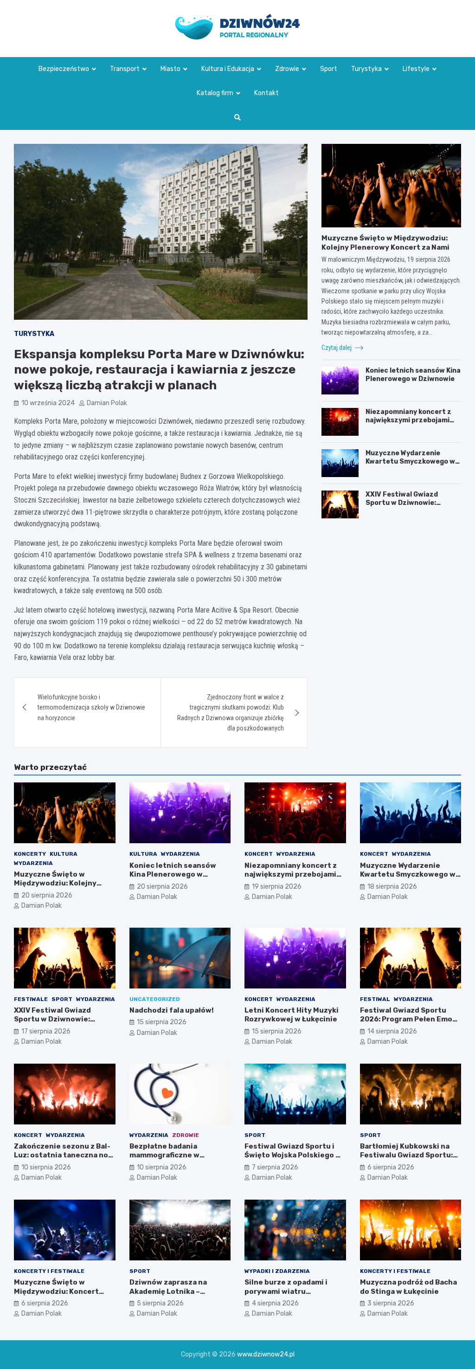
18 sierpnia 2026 (392, 887)
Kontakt (266, 93)
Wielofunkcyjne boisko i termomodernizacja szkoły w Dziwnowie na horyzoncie (91, 707)
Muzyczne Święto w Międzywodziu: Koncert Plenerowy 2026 (56, 1291)
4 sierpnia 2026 (275, 1303)
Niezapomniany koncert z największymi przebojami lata (408, 420)
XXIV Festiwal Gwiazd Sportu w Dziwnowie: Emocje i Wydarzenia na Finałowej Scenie (405, 507)
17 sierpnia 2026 (46, 1031)
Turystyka (366, 69)
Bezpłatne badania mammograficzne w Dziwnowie (164, 1155)
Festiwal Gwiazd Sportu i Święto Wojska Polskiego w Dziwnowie (292, 1155)
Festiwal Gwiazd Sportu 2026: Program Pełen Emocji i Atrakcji (410, 1019)
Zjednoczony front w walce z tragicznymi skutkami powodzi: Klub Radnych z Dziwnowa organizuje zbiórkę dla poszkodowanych (230, 712)
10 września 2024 (48, 403)
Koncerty (30, 854)
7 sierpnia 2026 (275, 1167)
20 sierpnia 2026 (46, 895)
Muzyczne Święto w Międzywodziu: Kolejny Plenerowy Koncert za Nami (385, 243)
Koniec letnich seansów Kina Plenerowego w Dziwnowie (413, 375)
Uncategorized (154, 999)
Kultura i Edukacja (227, 69)
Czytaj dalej (337, 347)
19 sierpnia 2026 (277, 887)
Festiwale (31, 999)
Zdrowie (287, 69)
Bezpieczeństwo (64, 69)
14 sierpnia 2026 (392, 1031)
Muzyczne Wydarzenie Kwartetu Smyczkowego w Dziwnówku (410, 461)
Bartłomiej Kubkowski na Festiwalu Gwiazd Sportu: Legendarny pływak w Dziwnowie (406, 1160)
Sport (328, 69)
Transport (125, 69)
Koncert (258, 854)
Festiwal (375, 999)
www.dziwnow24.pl (266, 1354)
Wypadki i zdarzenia (277, 1271)
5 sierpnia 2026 (160, 1303)
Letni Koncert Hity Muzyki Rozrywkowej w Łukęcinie (291, 1015)
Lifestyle (416, 69)
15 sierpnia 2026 (161, 1022)
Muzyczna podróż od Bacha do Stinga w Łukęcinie (408, 1287)
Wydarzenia (33, 863)
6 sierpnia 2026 (390, 1167)
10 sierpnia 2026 (46, 1167)
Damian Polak (107, 403)
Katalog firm (215, 93)
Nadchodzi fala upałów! (171, 1010)
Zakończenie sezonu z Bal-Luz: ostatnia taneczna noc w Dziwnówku (63, 1155)
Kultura (63, 854)
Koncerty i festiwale (49, 1271)
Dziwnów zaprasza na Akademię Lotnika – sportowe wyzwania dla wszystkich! (172, 1296)
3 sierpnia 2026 (390, 1303)
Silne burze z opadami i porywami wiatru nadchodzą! (285, 1291)
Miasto (170, 69)
